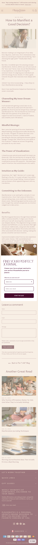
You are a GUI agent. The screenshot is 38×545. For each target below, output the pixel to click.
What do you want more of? (12, 277)
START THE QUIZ (19, 295)
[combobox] (19, 281)
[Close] (35, 246)
